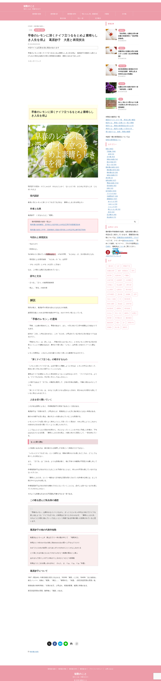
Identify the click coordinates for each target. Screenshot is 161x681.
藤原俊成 (129, 318)
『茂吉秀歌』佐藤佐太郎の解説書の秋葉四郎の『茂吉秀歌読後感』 (128, 35)
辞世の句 (131, 322)
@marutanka (128, 240)
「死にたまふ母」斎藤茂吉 (89, 14)
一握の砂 (110, 266)
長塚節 (109, 327)
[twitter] (49, 644)
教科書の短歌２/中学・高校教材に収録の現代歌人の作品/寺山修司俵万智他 (58, 230)
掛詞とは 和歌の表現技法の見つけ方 (120, 126)
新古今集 (63, 18)
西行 (118, 322)
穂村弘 (126, 313)
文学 (135, 294)
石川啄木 (98, 18)
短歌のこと (29, 6)
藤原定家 (110, 322)
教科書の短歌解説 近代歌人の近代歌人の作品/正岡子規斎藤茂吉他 (55, 224)
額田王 (125, 327)
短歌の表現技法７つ (113, 140)
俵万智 (109, 275)
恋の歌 (120, 294)
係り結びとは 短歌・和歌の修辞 (118, 132)
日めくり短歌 (111, 299)
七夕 (118, 266)
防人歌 (117, 327)
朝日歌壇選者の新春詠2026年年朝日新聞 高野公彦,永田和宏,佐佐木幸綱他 (128, 71)
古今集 (124, 14)
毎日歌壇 (110, 308)
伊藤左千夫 (126, 266)
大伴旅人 (110, 285)
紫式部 (109, 318)
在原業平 (119, 280)
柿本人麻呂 (110, 304)
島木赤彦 (129, 289)
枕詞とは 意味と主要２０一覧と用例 (120, 123)
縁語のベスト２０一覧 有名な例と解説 (120, 120)
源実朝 (119, 308)
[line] (66, 644)
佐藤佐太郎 (110, 271)
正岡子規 (129, 304)
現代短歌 (127, 308)
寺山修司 (119, 285)
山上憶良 (110, 289)
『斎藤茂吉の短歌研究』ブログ (127, 237)
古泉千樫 (110, 280)
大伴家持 (129, 280)
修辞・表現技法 (123, 271)
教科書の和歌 (62, 669)
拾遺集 (128, 294)
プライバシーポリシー (96, 669)
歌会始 (120, 304)
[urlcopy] (76, 644)
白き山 (109, 313)
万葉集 (107, 14)
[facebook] (55, 644)
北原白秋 (118, 275)
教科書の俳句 (71, 14)
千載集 (126, 275)
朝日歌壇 (127, 299)
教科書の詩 (54, 14)
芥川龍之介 (118, 318)
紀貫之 (134, 313)
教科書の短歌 (36, 14)
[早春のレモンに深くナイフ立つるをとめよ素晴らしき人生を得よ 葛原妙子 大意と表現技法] (60, 644)
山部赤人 (119, 289)
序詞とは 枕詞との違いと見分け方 (120, 129)
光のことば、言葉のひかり (80, 677)
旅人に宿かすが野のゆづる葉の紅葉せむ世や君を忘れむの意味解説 (128, 104)
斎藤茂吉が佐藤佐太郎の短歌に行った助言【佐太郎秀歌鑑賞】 (128, 53)
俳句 (133, 271)
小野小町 (129, 285)
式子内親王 (110, 294)
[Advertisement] (63, 84)
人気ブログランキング (113, 256)
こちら (121, 246)
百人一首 (80, 18)
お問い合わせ (109, 669)
